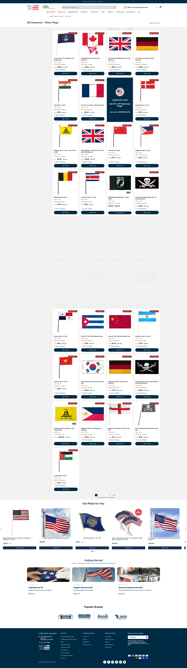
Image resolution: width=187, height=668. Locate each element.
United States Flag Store (49, 662)
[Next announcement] (116, 1)
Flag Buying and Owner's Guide (68, 639)
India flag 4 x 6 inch (59, 105)
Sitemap (63, 658)
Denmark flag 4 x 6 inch (142, 105)
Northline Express (109, 644)
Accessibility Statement (67, 655)
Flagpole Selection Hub (83, 588)
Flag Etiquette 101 (35, 588)
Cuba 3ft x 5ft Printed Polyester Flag (91, 336)
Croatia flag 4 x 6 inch (60, 245)
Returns (85, 639)
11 (109, 495)
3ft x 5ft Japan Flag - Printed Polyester (119, 245)
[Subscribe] (146, 637)
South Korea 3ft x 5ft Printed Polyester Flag (92, 382)
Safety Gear (108, 636)
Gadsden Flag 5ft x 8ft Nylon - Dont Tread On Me (64, 429)
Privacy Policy (64, 650)
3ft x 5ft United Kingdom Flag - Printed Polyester (119, 59)
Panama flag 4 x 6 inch (60, 336)
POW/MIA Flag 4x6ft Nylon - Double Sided (118, 198)
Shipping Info (86, 642)
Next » (115, 495)
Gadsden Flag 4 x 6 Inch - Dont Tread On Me (65, 151)
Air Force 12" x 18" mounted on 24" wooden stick (64, 59)
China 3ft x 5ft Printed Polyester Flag (119, 336)
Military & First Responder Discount (137, 7)
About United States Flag (67, 636)
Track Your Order (87, 644)
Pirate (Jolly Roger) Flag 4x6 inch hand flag (146, 429)
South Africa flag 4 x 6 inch (89, 245)
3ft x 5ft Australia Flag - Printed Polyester (144, 291)
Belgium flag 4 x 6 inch (60, 197)
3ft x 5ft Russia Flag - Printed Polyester (92, 291)
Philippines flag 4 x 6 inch (142, 150)
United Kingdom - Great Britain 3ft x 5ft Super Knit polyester (92, 151)
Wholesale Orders (65, 644)
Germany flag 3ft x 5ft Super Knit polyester (117, 382)
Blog (62, 642)
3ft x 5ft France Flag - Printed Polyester (92, 105)
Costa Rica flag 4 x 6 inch (88, 197)
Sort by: (111, 29)
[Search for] (114, 7)
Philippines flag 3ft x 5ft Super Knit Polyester (91, 429)
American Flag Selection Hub (130, 588)
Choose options (120, 212)
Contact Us (86, 636)
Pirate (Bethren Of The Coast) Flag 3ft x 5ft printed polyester (147, 382)
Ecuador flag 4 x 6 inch (115, 291)
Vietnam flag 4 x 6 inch (60, 381)
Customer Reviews (65, 647)
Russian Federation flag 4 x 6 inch (145, 245)
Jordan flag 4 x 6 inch (60, 475)
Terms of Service (65, 652)
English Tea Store (109, 639)
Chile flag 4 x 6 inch (59, 291)
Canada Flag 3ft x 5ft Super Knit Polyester (90, 59)
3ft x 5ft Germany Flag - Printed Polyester (144, 59)
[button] (51, 12)
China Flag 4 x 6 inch (114, 150)
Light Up (107, 642)
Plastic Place (108, 647)
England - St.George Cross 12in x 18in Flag (119, 429)
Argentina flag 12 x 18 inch (143, 336)
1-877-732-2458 (45, 642)
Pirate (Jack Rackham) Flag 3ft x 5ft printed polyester (145, 198)
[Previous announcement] (70, 1)
